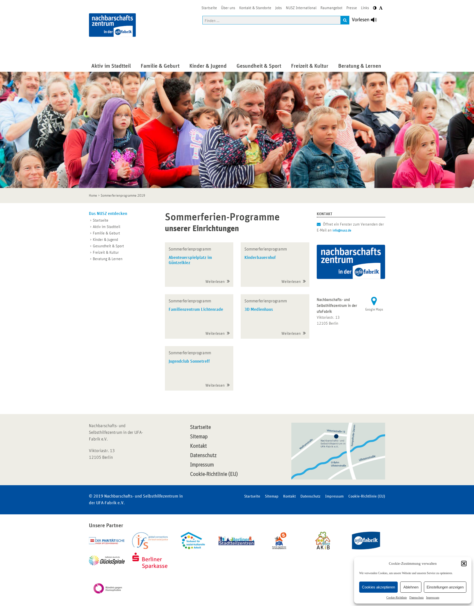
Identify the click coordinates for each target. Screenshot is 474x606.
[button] (463, 563)
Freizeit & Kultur (106, 252)
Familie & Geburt (106, 233)
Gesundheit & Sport (108, 246)
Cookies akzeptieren (378, 587)
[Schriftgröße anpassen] (381, 8)
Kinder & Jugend (105, 240)
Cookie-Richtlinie (396, 597)
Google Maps (374, 309)
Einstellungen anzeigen (445, 587)
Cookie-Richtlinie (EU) (214, 474)
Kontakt (198, 446)
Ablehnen (410, 587)
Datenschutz (416, 597)
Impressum (432, 597)
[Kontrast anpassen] (374, 8)
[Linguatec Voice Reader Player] (367, 21)
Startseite (100, 220)
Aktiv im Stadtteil (106, 227)
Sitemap (199, 436)
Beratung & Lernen (107, 259)
